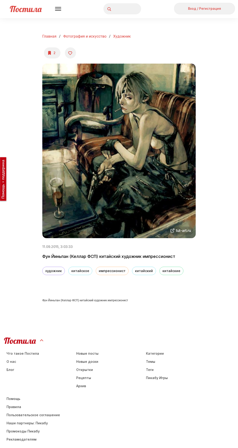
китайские (171, 271)
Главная (49, 36)
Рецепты (83, 378)
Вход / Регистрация (204, 8)
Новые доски (87, 362)
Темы (150, 362)
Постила (26, 9)
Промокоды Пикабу (23, 431)
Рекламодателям (21, 439)
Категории (155, 353)
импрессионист (112, 271)
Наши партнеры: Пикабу (27, 423)
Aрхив (81, 386)
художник (122, 36)
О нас (11, 362)
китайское (80, 271)
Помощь (13, 399)
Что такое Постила (23, 353)
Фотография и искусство (84, 36)
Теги (150, 370)
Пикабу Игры (157, 378)
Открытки (84, 370)
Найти (120, 9)
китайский (144, 271)
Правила (14, 407)
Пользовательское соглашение (33, 415)
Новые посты (87, 353)
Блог (10, 370)
